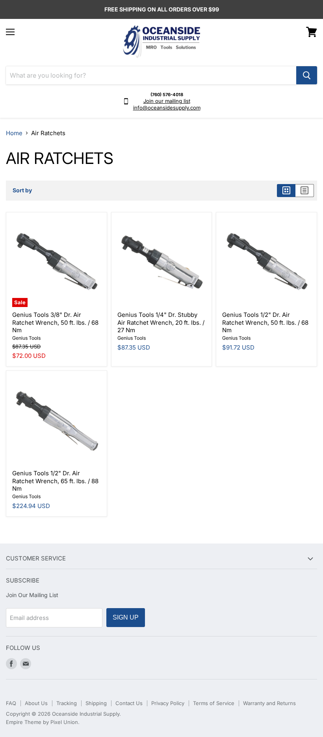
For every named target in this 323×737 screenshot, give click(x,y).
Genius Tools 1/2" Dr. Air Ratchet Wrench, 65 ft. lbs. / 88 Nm (55, 480)
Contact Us (129, 703)
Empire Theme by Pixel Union (42, 722)
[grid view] (286, 190)
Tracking (66, 703)
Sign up (126, 617)
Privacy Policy (167, 703)
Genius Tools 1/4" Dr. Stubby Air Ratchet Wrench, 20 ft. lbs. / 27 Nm (160, 322)
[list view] (304, 190)
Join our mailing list (166, 101)
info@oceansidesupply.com (166, 107)
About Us (36, 703)
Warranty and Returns (269, 703)
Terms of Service (213, 703)
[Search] (306, 75)
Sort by (22, 190)
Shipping (96, 703)
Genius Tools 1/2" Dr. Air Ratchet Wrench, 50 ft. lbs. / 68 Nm (265, 322)
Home (14, 133)
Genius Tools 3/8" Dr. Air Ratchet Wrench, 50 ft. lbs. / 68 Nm (55, 322)
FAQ (11, 703)
